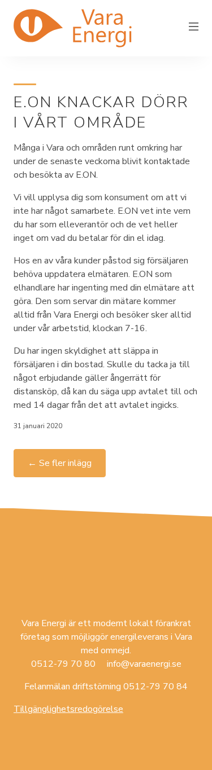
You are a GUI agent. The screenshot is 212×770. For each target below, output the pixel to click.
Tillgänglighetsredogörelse (68, 709)
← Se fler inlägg (60, 463)
